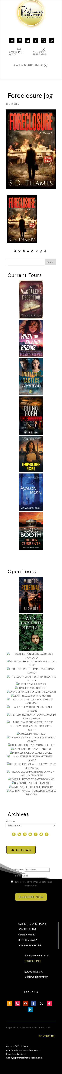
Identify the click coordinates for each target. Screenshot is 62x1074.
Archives (10, 821)
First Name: (18, 869)
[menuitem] (43, 51)
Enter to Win (20, 850)
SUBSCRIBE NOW (31, 897)
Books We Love (33, 971)
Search (50, 262)
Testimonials (32, 961)
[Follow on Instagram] (19, 40)
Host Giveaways (28, 940)
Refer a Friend (26, 934)
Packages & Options (37, 955)
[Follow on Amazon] (11, 40)
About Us (31, 992)
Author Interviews (36, 977)
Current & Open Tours (32, 923)
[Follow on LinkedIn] (30, 1009)
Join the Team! (27, 929)
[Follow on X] (43, 40)
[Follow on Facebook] (35, 40)
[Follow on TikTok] (51, 40)
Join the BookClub (29, 945)
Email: (18, 875)
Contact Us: (47, 1036)
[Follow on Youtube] (27, 40)
